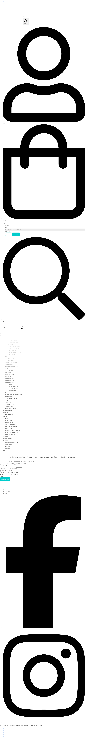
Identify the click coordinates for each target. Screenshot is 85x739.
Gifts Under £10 (9, 370)
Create (40, 725)
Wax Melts (8, 402)
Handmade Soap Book (11, 426)
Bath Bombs (11, 358)
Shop (4, 338)
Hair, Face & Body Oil (13, 386)
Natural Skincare (9, 382)
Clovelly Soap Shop (10, 424)
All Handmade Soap (13, 342)
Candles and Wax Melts (11, 362)
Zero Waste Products (10, 408)
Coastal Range (9, 364)
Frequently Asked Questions (12, 430)
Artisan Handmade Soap (11, 340)
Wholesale (5, 440)
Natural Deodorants (13, 388)
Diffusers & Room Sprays (11, 366)
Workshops (5, 412)
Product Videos (9, 420)
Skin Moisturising (12, 390)
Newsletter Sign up (10, 434)
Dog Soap (10, 344)
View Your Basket (10, 463)
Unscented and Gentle (11, 398)
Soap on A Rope (12, 354)
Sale (6, 392)
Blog (6, 418)
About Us (5, 416)
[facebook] (44, 627)
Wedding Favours (9, 404)
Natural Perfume (9, 380)
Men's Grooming (9, 374)
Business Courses (9, 414)
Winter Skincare (9, 406)
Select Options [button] (5, 479)
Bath (6, 356)
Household (8, 372)
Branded (7, 446)
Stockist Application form (11, 442)
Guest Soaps (8, 444)
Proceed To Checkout (20, 463)
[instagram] (44, 722)
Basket (8, 234)
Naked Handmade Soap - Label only (9, 474)
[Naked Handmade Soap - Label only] (10, 472)
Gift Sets (7, 368)
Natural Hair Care (9, 378)
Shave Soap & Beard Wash (14, 352)
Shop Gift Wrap (9, 422)
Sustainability (8, 428)
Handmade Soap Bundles (14, 346)
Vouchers (7, 400)
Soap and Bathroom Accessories (13, 394)
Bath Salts (10, 360)
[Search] (22, 327)
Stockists (7, 448)
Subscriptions (8, 396)
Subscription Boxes (7, 410)
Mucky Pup (8, 376)
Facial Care (11, 384)
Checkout (15, 234)
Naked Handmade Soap (14, 348)
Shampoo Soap (12, 350)
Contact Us (5, 436)
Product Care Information (11, 432)
